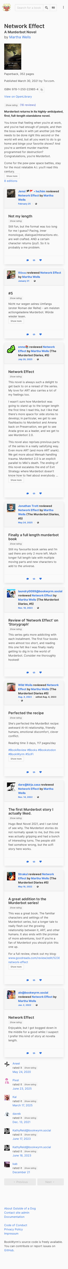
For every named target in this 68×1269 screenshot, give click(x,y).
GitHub (9, 1250)
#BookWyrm (16, 754)
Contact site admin (16, 1212)
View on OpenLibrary (18, 96)
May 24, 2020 (22, 1072)
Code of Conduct (15, 1225)
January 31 (23, 281)
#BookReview (17, 750)
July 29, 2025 (25, 359)
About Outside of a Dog (20, 1208)
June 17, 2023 (22, 1138)
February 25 (24, 203)
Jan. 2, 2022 (24, 1005)
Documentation (14, 1216)
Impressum (11, 1233)
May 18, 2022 (25, 886)
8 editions (10, 181)
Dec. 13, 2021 (21, 1122)
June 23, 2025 (22, 1088)
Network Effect (28, 195)
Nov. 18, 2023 (25, 608)
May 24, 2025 (25, 522)
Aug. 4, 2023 (25, 697)
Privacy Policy (13, 1229)
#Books (32, 750)
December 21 (21, 1172)
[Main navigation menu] (63, 7)
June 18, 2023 (22, 1155)
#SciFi (29, 754)
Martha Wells (31, 277)
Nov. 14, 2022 (25, 797)
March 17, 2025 (23, 1105)
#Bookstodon (47, 750)
